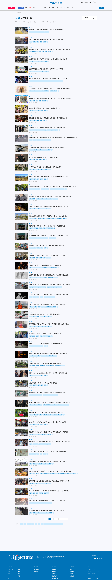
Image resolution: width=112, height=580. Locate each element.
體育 (45, 7)
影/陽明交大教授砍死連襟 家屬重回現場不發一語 (21, 334)
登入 (102, 7)
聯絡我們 (72, 573)
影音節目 (36, 571)
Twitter (93, 558)
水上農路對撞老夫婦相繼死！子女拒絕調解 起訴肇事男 (21, 148)
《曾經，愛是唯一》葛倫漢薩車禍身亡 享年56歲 (21, 265)
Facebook (95, 558)
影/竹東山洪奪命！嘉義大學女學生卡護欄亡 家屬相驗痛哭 (21, 373)
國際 (53, 7)
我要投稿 (72, 576)
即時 (26, 7)
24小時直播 (36, 569)
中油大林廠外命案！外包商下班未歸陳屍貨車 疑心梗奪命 (21, 354)
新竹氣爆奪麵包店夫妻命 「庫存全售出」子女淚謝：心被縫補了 (21, 472)
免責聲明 (54, 576)
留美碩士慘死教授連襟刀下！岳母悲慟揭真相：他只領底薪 (21, 256)
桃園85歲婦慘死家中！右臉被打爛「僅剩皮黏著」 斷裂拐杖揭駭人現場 (21, 187)
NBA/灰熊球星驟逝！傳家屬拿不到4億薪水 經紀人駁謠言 (21, 79)
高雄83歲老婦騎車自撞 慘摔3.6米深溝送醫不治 (21, 109)
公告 (71, 569)
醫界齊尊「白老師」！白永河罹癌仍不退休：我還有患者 (21, 226)
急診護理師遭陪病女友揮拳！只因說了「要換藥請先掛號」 (21, 393)
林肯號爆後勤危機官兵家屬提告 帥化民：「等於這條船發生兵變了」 (21, 99)
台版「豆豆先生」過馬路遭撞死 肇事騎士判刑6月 (21, 344)
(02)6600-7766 (94, 573)
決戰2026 (21, 7)
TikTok (101, 558)
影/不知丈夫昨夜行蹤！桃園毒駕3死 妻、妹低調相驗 (21, 511)
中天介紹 (54, 569)
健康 (64, 7)
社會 (38, 7)
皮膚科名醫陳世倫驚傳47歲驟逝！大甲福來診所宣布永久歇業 (21, 275)
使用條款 (54, 573)
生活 (49, 7)
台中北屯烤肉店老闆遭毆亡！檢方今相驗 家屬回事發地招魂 (21, 128)
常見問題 (72, 571)
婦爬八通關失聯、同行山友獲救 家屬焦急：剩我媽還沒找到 (21, 177)
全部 (16, 22)
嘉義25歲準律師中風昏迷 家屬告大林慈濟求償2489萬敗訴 (21, 216)
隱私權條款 (54, 575)
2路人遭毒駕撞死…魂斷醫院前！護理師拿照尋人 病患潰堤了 (21, 491)
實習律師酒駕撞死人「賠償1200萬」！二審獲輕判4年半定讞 (21, 432)
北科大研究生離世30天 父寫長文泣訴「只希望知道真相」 (21, 452)
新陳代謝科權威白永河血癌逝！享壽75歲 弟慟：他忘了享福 (21, 236)
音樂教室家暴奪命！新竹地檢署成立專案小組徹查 (21, 364)
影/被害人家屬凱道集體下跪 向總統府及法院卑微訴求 (21, 246)
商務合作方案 (55, 578)
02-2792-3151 (96, 576)
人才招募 (54, 571)
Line (99, 558)
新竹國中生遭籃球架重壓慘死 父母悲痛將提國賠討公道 (21, 30)
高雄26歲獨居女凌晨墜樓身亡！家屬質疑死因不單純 (21, 69)
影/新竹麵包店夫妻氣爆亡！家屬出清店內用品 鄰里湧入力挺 (21, 481)
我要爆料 (72, 575)
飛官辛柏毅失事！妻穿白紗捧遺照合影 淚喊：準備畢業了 (21, 305)
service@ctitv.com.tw (97, 578)
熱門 (30, 7)
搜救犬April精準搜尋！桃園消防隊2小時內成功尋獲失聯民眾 (21, 207)
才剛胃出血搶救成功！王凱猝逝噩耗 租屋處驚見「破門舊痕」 (21, 295)
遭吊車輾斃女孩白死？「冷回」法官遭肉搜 (21, 383)
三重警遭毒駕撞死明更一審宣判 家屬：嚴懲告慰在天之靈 (21, 59)
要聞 (34, 7)
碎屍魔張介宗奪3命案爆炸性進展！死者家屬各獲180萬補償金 (21, 324)
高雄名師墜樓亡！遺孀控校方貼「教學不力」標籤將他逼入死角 (21, 50)
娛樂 (41, 7)
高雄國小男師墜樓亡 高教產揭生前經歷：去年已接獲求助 (21, 118)
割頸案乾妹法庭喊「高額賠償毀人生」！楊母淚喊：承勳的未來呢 (21, 197)
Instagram (97, 558)
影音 (61, 7)
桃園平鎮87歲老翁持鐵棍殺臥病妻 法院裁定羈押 (21, 167)
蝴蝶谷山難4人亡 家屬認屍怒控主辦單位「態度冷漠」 (21, 413)
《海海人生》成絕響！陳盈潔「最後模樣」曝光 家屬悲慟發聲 (21, 89)
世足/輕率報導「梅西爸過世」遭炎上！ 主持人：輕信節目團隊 (21, 442)
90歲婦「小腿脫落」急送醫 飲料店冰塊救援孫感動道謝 (21, 422)
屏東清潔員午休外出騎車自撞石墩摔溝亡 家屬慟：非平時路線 (21, 285)
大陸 (57, 7)
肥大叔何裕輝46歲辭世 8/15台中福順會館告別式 (21, 158)
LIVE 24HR (12, 7)
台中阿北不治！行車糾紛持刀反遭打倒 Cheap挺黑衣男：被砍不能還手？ (21, 138)
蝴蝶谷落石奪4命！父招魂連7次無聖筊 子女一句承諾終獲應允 (21, 403)
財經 (68, 7)
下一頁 (65, 518)
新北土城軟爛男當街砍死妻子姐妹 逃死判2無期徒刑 (21, 40)
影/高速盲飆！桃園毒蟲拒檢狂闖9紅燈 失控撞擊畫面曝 (21, 501)
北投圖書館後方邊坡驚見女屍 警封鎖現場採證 (21, 315)
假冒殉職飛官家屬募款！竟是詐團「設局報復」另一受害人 (21, 462)
